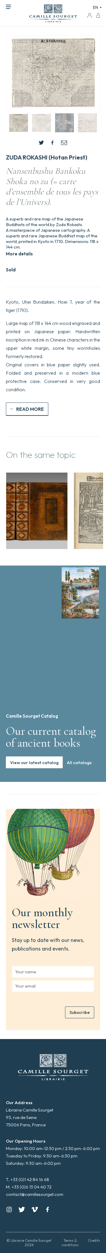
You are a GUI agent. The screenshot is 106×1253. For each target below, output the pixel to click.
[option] (37, 510)
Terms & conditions (70, 1242)
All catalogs (79, 762)
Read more (30, 409)
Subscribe (79, 1012)
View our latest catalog (34, 762)
